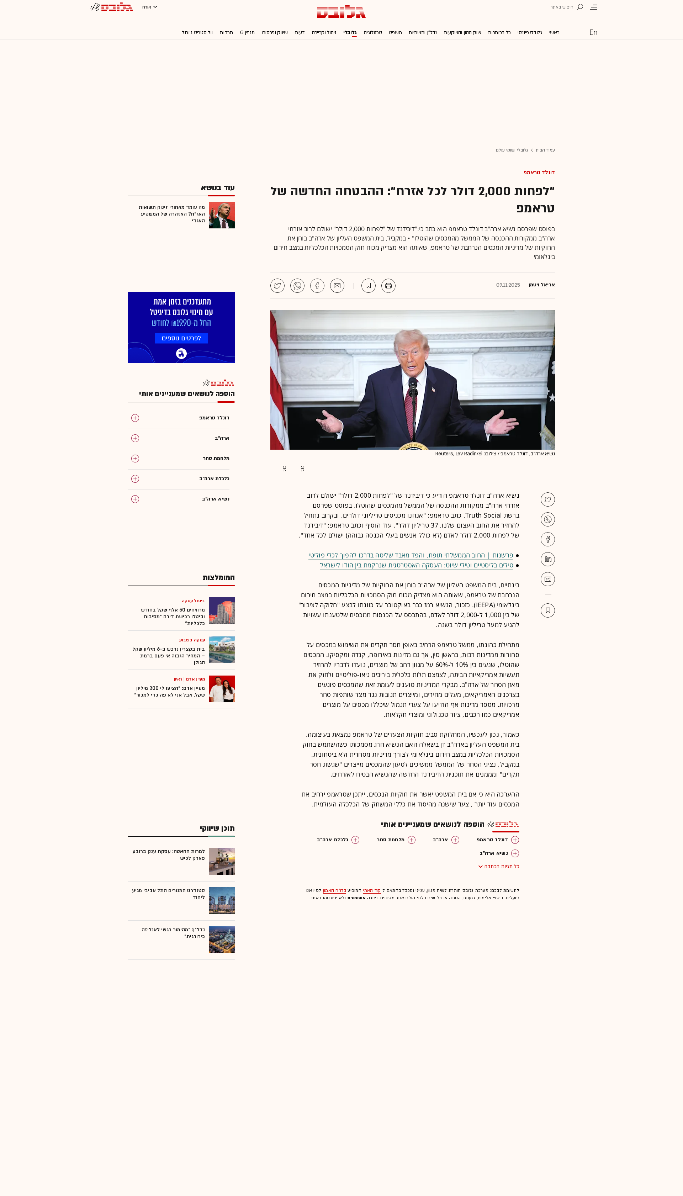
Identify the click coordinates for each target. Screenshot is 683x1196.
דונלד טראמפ (539, 172)
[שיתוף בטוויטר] (277, 286)
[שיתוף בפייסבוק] (317, 286)
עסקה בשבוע (192, 640)
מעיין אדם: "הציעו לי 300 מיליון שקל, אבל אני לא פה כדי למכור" (169, 691)
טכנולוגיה (373, 32)
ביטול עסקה (193, 601)
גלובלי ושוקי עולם (512, 150)
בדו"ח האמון (334, 890)
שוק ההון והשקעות (462, 32)
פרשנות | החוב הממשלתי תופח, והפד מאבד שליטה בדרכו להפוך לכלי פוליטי (410, 555)
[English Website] (593, 32)
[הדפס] (388, 286)
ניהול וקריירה (324, 32)
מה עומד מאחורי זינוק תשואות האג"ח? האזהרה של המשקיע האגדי (172, 214)
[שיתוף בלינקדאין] (548, 559)
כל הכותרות (499, 32)
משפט (395, 32)
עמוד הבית (545, 150)
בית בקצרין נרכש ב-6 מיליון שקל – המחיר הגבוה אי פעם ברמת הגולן (168, 656)
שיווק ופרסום (275, 32)
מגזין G (247, 32)
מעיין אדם (195, 679)
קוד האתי (372, 890)
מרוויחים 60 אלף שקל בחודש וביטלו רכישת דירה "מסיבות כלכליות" (173, 617)
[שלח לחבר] (548, 579)
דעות (300, 32)
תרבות (226, 32)
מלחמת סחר (390, 839)
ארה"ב (440, 839)
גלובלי (350, 32)
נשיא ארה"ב (494, 853)
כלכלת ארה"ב (332, 839)
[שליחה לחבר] (337, 286)
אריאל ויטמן (542, 284)
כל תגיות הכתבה (502, 866)
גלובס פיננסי (530, 32)
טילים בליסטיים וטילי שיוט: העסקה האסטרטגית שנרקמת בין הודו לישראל (417, 565)
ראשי (554, 32)
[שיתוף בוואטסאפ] (297, 286)
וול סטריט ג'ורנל (197, 32)
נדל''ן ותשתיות (423, 32)
